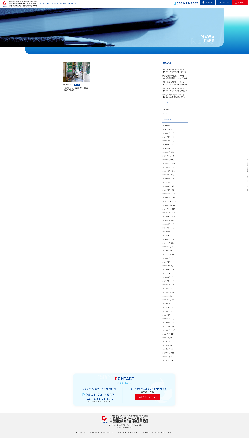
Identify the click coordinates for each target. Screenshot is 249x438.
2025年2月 (166, 194)
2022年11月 (166, 296)
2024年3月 (166, 235)
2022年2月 (166, 330)
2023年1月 (166, 288)
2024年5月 (166, 228)
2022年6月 (166, 315)
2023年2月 (166, 285)
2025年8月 (166, 171)
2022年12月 (166, 292)
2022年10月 (166, 300)
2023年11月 (166, 251)
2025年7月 (166, 175)
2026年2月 (166, 148)
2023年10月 (166, 254)
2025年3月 (166, 190)
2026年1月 (166, 152)
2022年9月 (166, 304)
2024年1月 (166, 243)
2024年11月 (166, 205)
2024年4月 (166, 232)
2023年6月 (166, 270)
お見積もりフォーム (147, 397)
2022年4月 (166, 323)
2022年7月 (166, 311)
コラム (164, 113)
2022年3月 (166, 326)
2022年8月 (166, 307)
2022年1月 (166, 334)
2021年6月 (166, 360)
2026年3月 (166, 145)
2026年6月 (166, 133)
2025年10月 (166, 163)
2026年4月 (166, 141)
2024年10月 (166, 209)
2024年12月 (166, 201)
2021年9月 (166, 349)
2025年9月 (166, 167)
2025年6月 (166, 179)
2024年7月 (166, 220)
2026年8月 (166, 126)
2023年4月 (166, 277)
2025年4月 (166, 186)
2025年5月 (166, 182)
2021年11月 (166, 342)
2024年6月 (166, 224)
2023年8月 (166, 262)
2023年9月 (166, 258)
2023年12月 (166, 247)
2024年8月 (166, 216)
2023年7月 (166, 266)
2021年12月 (166, 338)
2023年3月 (166, 281)
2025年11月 (166, 160)
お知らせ (165, 109)
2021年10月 (166, 345)
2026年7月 (166, 129)
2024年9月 (166, 213)
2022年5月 (166, 319)
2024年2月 (166, 239)
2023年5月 (166, 273)
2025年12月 (166, 156)
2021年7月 (166, 357)
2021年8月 (166, 353)
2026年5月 (166, 137)
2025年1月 (166, 198)
